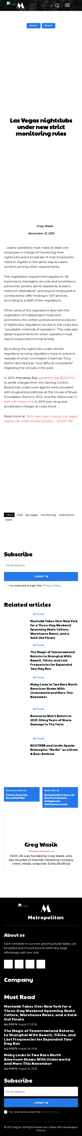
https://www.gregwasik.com (41, 851)
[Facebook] (8, 964)
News (49, 25)
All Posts (38, 614)
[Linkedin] (37, 870)
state (8, 519)
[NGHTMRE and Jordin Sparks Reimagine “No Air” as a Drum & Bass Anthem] (15, 746)
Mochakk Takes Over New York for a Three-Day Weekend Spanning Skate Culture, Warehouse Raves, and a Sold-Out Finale (53, 629)
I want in (41, 576)
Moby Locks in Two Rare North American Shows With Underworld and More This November (53, 690)
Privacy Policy (52, 585)
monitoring (48, 514)
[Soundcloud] (44, 870)
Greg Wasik (44, 226)
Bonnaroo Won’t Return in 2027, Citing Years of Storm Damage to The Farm (50, 720)
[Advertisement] (41, 74)
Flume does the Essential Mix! (16, 796)
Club (19, 514)
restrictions (66, 514)
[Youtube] (40, 964)
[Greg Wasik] (32, 226)
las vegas (32, 514)
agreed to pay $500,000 (56, 378)
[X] (51, 870)
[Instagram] (30, 870)
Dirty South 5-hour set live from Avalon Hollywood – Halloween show (59, 799)
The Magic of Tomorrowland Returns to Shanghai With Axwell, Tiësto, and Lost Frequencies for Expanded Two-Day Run (52, 660)
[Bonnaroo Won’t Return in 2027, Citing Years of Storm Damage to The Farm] (15, 716)
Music (33, 25)
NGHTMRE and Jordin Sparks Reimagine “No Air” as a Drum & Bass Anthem (54, 749)
